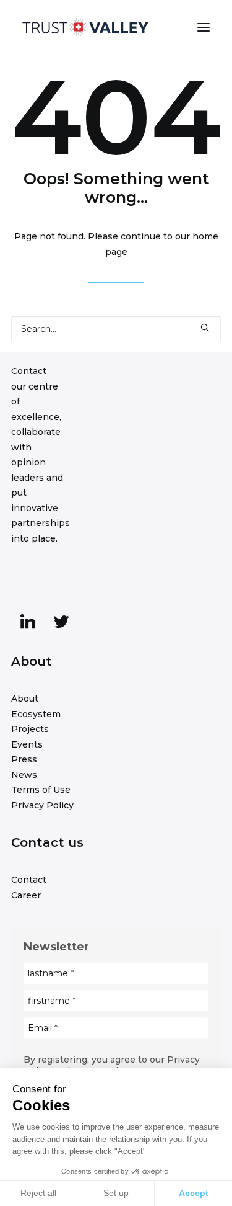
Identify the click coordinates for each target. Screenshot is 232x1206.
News (24, 774)
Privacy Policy (42, 805)
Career (26, 895)
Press (24, 759)
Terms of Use (41, 789)
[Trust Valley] (85, 27)
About (24, 698)
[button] (203, 27)
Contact (28, 879)
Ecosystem (36, 714)
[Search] (116, 328)
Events (27, 744)
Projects (30, 729)
